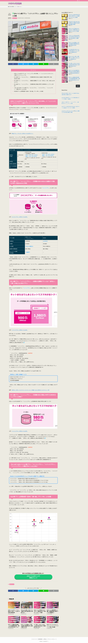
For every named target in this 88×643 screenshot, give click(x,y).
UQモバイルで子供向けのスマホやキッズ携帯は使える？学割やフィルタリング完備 (74, 30)
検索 (78, 86)
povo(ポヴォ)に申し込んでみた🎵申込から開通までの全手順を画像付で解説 (74, 23)
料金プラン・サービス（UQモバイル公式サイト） (22, 133)
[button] (13, 64)
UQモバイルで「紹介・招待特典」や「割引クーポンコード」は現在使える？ (74, 58)
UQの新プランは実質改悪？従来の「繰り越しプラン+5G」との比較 (28, 91)
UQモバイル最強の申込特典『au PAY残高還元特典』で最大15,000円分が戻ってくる (74, 78)
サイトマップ (34, 639)
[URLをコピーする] (54, 64)
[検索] (79, 0)
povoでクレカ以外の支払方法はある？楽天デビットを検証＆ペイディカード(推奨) (74, 16)
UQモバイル (12, 584)
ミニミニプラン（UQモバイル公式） (20, 431)
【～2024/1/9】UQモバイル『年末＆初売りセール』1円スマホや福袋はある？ (74, 51)
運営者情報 (40, 639)
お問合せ (45, 639)
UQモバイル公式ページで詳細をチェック (33, 576)
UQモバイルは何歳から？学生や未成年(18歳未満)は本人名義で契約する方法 (74, 44)
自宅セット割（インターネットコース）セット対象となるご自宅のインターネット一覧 (30, 390)
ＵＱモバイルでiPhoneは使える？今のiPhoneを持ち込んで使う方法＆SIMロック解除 (74, 37)
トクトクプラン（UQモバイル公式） (20, 330)
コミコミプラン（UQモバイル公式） (20, 216)
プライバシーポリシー (52, 639)
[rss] (77, 0)
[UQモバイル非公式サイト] (15, 3)
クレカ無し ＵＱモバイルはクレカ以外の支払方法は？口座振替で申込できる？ (74, 65)
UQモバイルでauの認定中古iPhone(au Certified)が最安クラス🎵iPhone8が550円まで (74, 71)
